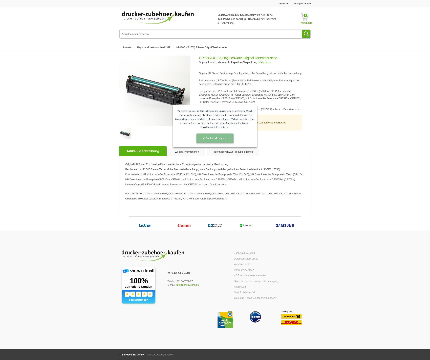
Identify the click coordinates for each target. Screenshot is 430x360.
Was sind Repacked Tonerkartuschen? (255, 297)
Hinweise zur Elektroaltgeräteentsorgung (256, 281)
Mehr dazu (264, 62)
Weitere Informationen (187, 151)
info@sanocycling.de (187, 284)
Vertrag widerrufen (302, 3)
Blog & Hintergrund (244, 292)
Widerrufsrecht (242, 264)
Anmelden (283, 3)
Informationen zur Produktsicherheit (233, 151)
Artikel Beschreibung (143, 151)
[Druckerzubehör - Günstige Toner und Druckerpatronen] (157, 17)
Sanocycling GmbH (133, 354)
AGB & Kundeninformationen (250, 275)
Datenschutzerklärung (246, 258)
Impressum (240, 286)
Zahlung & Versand (244, 252)
